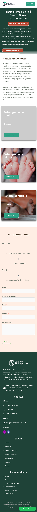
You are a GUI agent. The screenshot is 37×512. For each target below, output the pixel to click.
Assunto (5, 313)
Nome (4, 287)
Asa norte (16, 379)
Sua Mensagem (7, 322)
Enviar (6, 341)
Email (4, 305)
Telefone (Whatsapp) (9, 296)
